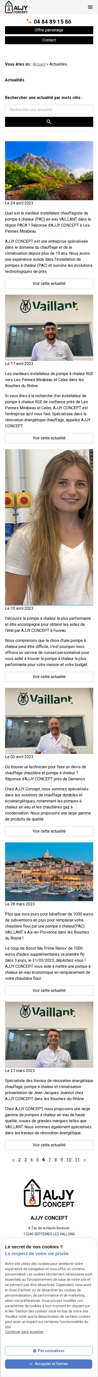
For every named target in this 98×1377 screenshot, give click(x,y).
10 (68, 1159)
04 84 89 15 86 (52, 22)
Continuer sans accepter (24, 1332)
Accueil (39, 64)
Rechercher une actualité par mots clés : (43, 97)
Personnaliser (51, 1350)
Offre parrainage (49, 30)
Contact (49, 40)
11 (77, 1159)
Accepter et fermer (51, 1363)
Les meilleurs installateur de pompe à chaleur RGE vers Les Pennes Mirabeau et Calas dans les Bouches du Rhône (49, 379)
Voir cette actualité (49, 283)
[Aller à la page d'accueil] (16, 7)
